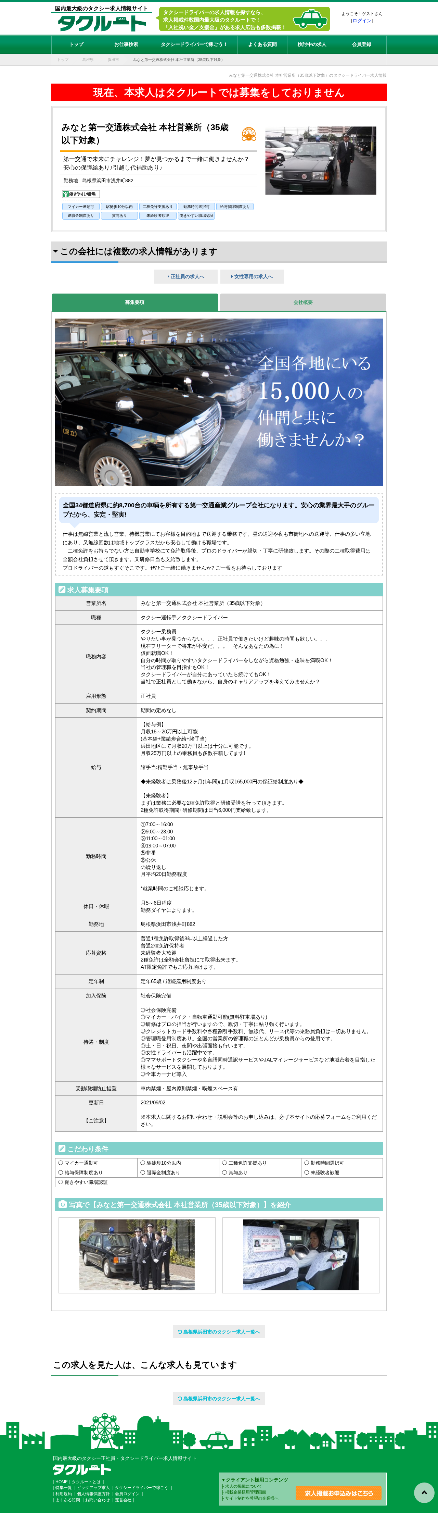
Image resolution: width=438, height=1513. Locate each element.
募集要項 (134, 302)
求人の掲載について (243, 1486)
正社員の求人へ (186, 276)
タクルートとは (86, 1481)
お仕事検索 (126, 44)
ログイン (362, 20)
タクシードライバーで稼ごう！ (194, 44)
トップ (76, 44)
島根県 (88, 60)
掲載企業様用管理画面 (245, 1492)
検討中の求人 (312, 44)
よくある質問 (262, 44)
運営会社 (123, 1500)
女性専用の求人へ (253, 276)
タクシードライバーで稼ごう (141, 1487)
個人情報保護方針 (93, 1493)
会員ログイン (127, 1493)
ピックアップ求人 (93, 1487)
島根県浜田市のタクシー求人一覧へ (221, 1332)
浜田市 (113, 60)
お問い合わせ (97, 1500)
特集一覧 (63, 1487)
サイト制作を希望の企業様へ (252, 1498)
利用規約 (63, 1493)
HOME (61, 1481)
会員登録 (361, 44)
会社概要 (303, 302)
